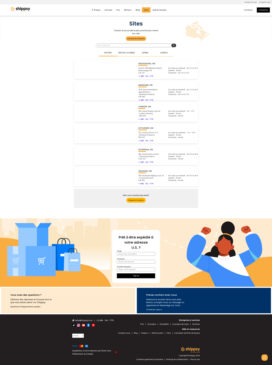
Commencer (263, 10)
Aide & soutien (159, 10)
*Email (119, 251)
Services (108, 10)
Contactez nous (153, 309)
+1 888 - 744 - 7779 (145, 76)
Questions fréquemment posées (25, 306)
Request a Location (136, 200)
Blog (138, 10)
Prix (118, 10)
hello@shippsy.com (84, 320)
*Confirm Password (123, 267)
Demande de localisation (136, 39)
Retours (128, 10)
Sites (146, 10)
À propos (96, 10)
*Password (121, 259)
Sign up (136, 276)
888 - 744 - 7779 (107, 320)
